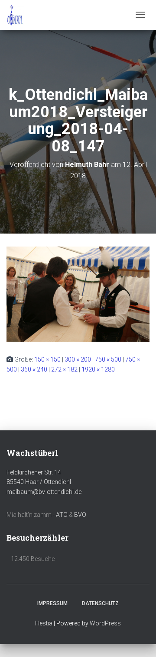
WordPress (105, 623)
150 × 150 (47, 359)
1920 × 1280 (98, 369)
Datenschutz (100, 603)
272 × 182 (64, 369)
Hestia (43, 623)
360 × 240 (34, 369)
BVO (80, 514)
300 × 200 (78, 359)
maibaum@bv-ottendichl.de (43, 491)
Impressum (52, 603)
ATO (62, 514)
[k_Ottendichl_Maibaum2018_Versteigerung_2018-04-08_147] (78, 293)
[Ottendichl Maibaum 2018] (15, 15)
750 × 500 (108, 359)
